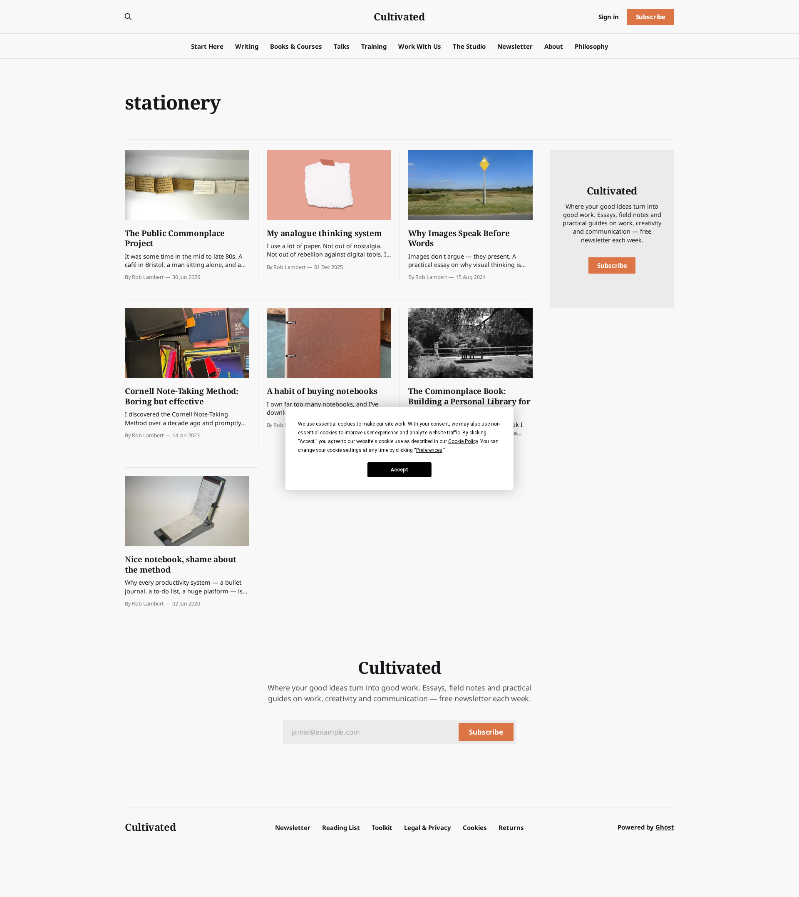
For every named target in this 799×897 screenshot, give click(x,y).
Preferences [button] (429, 450)
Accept (399, 469)
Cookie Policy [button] (463, 441)
